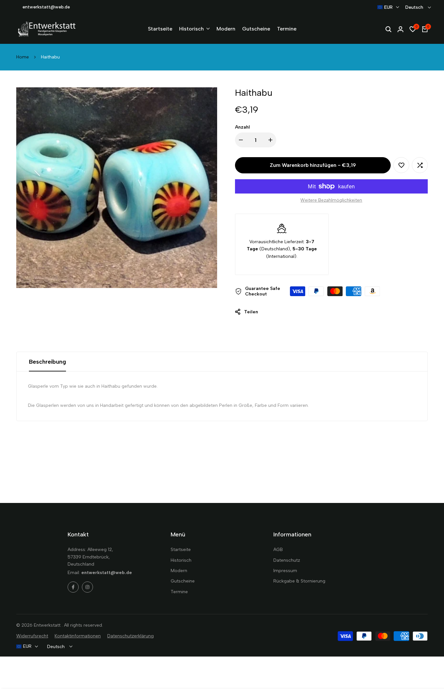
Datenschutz (286, 560)
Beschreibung (47, 361)
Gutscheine (183, 581)
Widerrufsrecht (32, 636)
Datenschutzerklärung (130, 636)
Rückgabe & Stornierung (299, 581)
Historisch (181, 560)
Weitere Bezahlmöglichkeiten (331, 200)
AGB (278, 549)
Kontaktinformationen (78, 636)
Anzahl (242, 127)
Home (22, 57)
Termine (179, 592)
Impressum (285, 570)
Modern (179, 570)
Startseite (181, 549)
